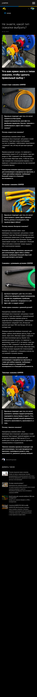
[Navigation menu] (33, 3)
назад (9, 13)
